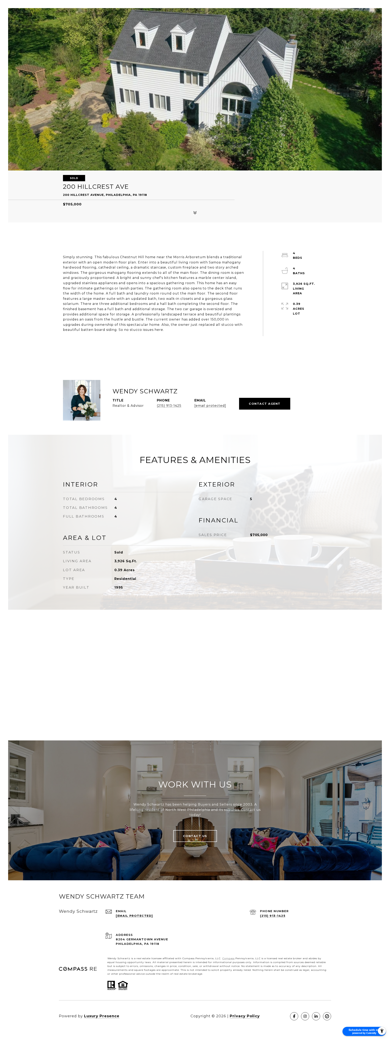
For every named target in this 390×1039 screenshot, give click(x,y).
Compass (228, 958)
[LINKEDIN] (316, 1016)
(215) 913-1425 (169, 406)
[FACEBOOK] (294, 1016)
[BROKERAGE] (327, 1016)
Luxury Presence (101, 1016)
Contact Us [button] (195, 836)
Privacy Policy (245, 1016)
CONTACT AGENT (265, 404)
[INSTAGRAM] (305, 1016)
